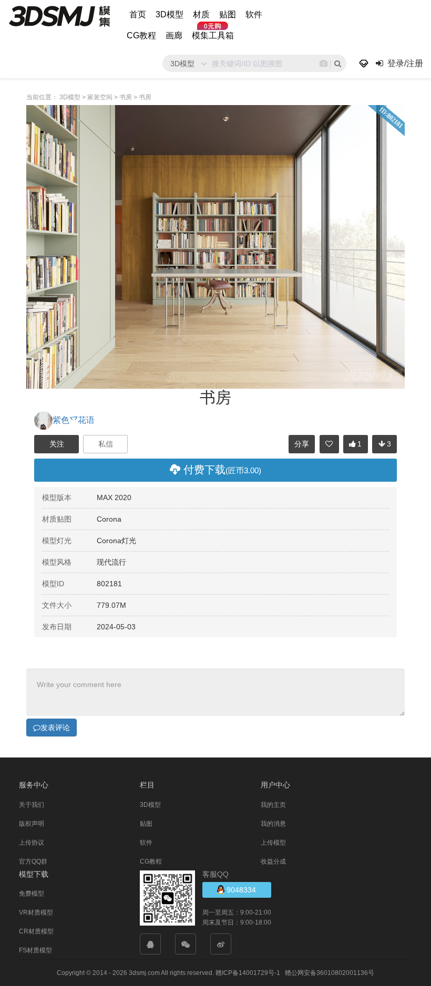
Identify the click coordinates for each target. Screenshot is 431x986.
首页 (137, 14)
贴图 (227, 14)
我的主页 (273, 804)
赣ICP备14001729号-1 (248, 973)
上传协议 (31, 842)
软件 (253, 14)
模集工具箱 (213, 35)
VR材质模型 (36, 912)
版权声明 (31, 823)
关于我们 (31, 804)
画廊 (174, 35)
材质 (201, 14)
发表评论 (55, 727)
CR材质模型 (36, 931)
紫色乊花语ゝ (78, 420)
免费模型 (31, 893)
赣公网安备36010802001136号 (329, 973)
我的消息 (273, 823)
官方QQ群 (33, 861)
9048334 (240, 890)
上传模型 (273, 842)
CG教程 (141, 35)
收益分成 (273, 861)
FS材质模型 (35, 950)
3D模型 (169, 14)
